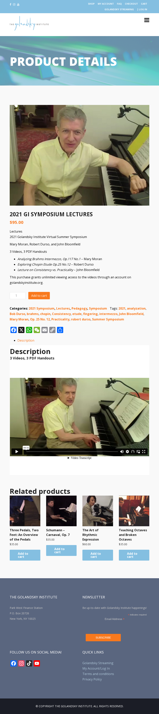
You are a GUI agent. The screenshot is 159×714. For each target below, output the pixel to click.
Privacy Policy (92, 679)
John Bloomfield (131, 314)
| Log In (142, 9)
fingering (90, 314)
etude (77, 314)
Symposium (98, 308)
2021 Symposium (41, 308)
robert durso (81, 319)
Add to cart (39, 295)
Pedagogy (79, 308)
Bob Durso (17, 314)
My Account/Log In (96, 668)
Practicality (60, 319)
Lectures (63, 308)
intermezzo (108, 314)
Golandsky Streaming (119, 9)
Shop (91, 3)
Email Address (114, 619)
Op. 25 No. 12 (40, 319)
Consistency (61, 314)
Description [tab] (25, 340)
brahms (33, 314)
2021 (121, 308)
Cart (144, 3)
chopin (45, 314)
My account (106, 3)
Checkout (131, 3)
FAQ (119, 3)
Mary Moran (19, 319)
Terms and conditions (98, 674)
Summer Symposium (108, 319)
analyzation (136, 308)
